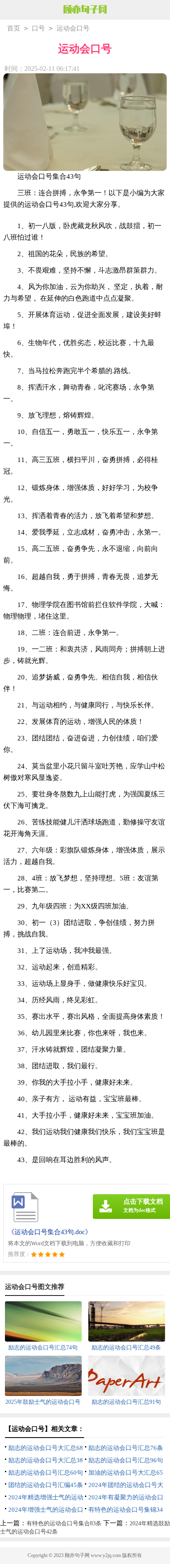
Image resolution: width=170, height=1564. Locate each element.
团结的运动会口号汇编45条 (45, 1485)
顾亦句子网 (77, 1555)
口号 (38, 28)
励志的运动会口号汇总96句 (125, 1460)
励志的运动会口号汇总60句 (45, 1472)
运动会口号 (73, 28)
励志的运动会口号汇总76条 (125, 1448)
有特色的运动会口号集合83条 (64, 1523)
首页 (13, 28)
